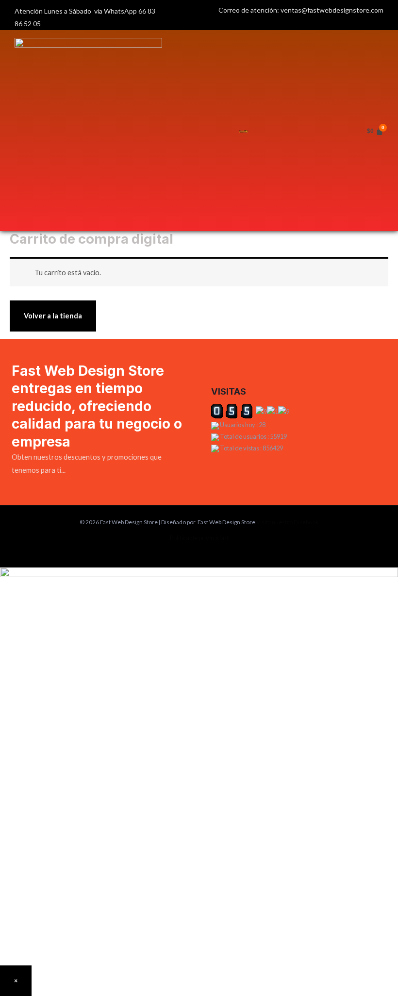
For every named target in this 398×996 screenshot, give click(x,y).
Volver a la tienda (53, 316)
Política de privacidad (199, 538)
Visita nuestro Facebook (287, 522)
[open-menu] (244, 130)
